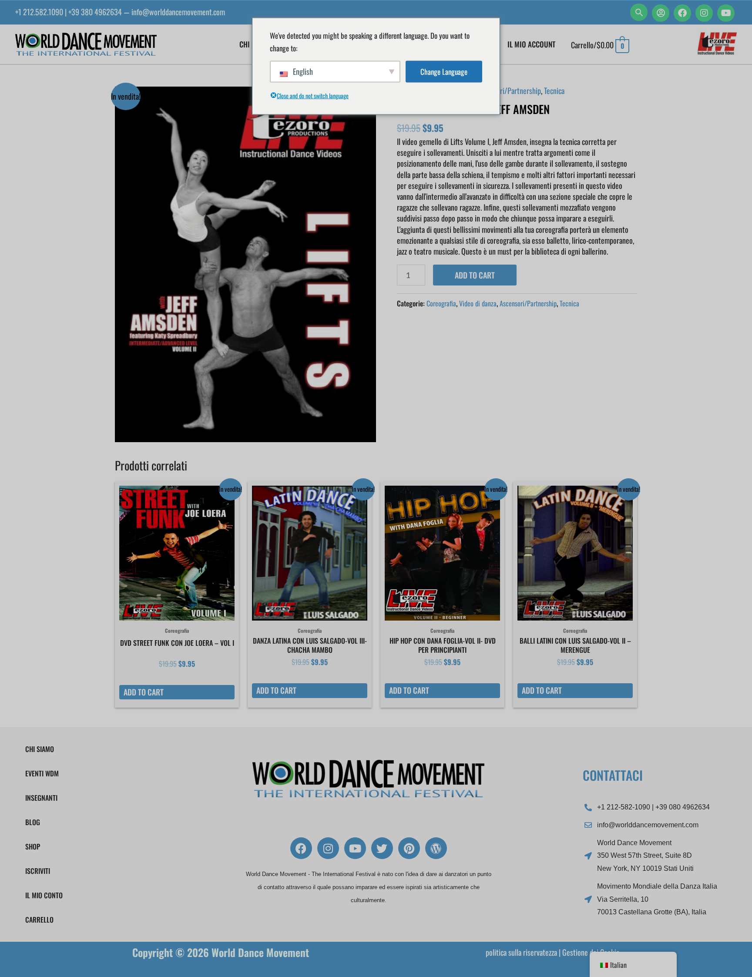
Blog (32, 822)
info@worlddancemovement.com (178, 11)
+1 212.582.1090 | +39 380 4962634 (68, 11)
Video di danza (478, 303)
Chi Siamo (39, 749)
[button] (639, 12)
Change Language (443, 71)
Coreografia (441, 303)
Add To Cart (475, 275)
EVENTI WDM (42, 773)
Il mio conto (44, 895)
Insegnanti (41, 797)
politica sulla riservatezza (521, 952)
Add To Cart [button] (144, 692)
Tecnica (554, 90)
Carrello (39, 919)
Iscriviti (37, 871)
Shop (32, 846)
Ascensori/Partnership (509, 90)
